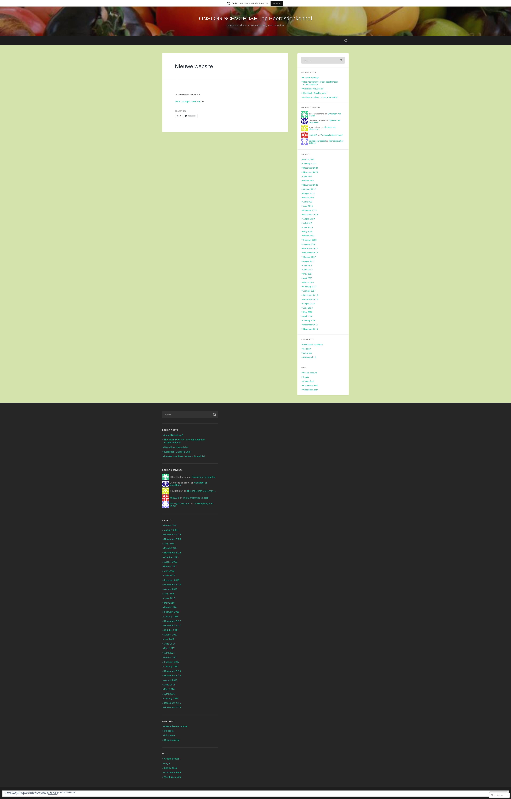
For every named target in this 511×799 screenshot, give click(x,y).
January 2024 (309, 163)
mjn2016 (313, 135)
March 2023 (308, 180)
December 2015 (310, 325)
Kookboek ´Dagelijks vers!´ (315, 93)
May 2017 (307, 274)
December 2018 (310, 214)
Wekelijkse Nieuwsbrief (313, 89)
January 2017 (309, 291)
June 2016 (308, 308)
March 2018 (308, 236)
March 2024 (308, 159)
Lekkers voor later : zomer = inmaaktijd (320, 97)
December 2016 (310, 295)
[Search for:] (323, 60)
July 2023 (307, 176)
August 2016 (309, 303)
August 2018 (309, 219)
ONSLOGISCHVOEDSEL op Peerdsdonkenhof (255, 18)
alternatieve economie (313, 344)
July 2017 (307, 265)
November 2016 (310, 299)
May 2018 (307, 231)
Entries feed (308, 381)
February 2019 (310, 210)
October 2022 (309, 189)
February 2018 (310, 240)
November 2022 (310, 185)
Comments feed (310, 385)
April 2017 (307, 278)
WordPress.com (310, 390)
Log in (306, 377)
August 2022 (309, 193)
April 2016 (307, 316)
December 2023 (310, 168)
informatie (307, 353)
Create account (310, 373)
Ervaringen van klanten (203, 477)
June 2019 (308, 206)
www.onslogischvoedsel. (188, 101)
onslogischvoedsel (317, 141)
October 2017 (309, 257)
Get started (277, 3)
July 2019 (307, 202)
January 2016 (309, 320)
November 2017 (310, 253)
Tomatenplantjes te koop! (331, 135)
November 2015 (310, 329)
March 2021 (308, 197)
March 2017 (308, 282)
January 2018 (309, 244)
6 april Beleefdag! (311, 77)
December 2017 (310, 248)
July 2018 (307, 223)
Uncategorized (309, 357)
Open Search (346, 40)
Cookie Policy (53, 794)
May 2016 (307, 312)
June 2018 (308, 227)
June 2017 (308, 270)
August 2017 (309, 261)
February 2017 (310, 286)
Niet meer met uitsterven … (201, 491)
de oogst (307, 349)
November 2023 (310, 172)
